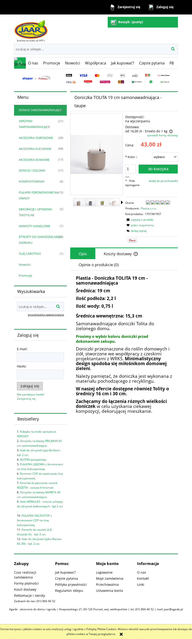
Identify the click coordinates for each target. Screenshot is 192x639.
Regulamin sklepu (69, 590)
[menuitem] (33, 63)
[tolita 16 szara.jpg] (90, 202)
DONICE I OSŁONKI (32, 170)
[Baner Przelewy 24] (96, 78)
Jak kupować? (65, 572)
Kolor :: (131, 157)
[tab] (82, 253)
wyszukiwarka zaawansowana (46, 314)
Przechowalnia (107, 584)
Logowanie (104, 572)
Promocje (25, 275)
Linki (140, 584)
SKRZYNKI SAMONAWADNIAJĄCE (34, 124)
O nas (141, 572)
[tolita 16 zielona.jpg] (102, 202)
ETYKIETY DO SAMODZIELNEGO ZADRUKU (40, 240)
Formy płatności (26, 583)
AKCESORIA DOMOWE (34, 160)
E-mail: (22, 349)
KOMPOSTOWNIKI (31, 181)
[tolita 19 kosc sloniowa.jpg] (114, 202)
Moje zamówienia (109, 578)
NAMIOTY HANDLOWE (34, 226)
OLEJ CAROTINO (30, 253)
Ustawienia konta (109, 590)
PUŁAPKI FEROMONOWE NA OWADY (38, 195)
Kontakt (143, 578)
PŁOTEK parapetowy (33, 460)
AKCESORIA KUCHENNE (35, 149)
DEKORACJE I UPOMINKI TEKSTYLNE (35, 212)
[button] (139, 220)
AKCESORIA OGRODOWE (36, 138)
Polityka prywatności (71, 584)
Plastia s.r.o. (148, 208)
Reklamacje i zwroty (29, 595)
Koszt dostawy (25, 589)
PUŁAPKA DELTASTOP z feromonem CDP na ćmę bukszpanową (34, 520)
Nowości (25, 264)
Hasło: (21, 366)
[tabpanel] (124, 355)
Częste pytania (66, 578)
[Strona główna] (31, 29)
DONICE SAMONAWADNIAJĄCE (40, 110)
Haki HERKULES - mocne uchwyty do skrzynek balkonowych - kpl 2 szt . (40, 506)
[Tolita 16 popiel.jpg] (78, 202)
